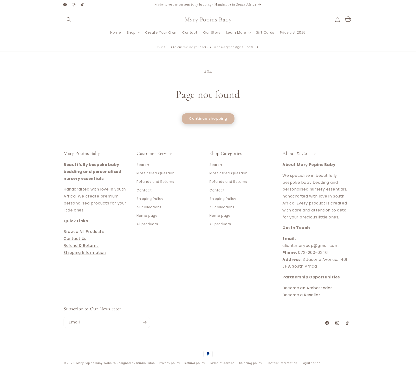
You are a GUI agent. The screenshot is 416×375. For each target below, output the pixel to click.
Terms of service (221, 363)
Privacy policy (169, 363)
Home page (146, 215)
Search (142, 164)
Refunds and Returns (155, 181)
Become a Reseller (301, 295)
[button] (69, 19)
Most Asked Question (155, 173)
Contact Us (75, 238)
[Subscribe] (144, 322)
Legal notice (311, 363)
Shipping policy (250, 363)
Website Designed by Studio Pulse (129, 363)
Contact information (281, 363)
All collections (149, 207)
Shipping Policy (149, 198)
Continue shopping (208, 118)
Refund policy (194, 363)
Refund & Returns (81, 245)
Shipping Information (85, 252)
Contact (144, 190)
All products (147, 224)
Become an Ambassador (307, 288)
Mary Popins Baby (89, 363)
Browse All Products (84, 231)
